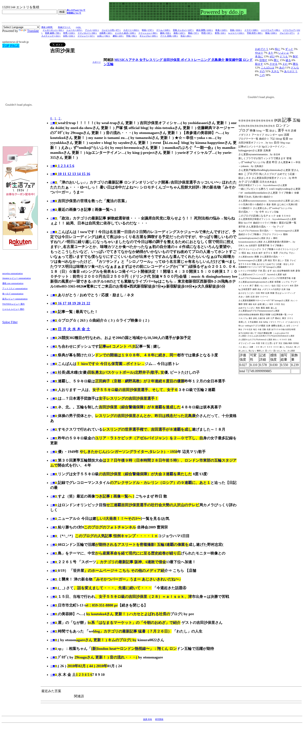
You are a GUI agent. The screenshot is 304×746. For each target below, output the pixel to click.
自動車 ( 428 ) (106, 33)
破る (288, 60)
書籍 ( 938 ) (165, 33)
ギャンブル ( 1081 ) (149, 36)
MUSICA (121, 60)
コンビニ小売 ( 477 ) (111, 30)
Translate (33, 31)
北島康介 (218, 60)
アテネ (134, 60)
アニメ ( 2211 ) (92, 30)
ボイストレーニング (196, 60)
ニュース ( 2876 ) (74, 30)
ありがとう (291, 71)
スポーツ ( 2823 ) (131, 30)
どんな (295, 67)
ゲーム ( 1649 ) (163, 30)
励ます (259, 63)
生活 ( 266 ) (186, 36)
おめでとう (261, 49)
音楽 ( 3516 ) (236, 30)
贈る (295, 63)
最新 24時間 (47, 27)
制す (295, 56)
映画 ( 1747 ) (148, 30)
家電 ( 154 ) (220, 33)
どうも (284, 56)
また (270, 52)
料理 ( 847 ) (206, 33)
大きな (275, 71)
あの (282, 67)
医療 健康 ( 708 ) (53, 33)
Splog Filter (10, 322)
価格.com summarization (12, 283)
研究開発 (159, 719)
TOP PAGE (10, 46)
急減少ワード (64, 27)
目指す (263, 60)
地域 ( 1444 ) (271, 33)
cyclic (78, 27)
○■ (52, 123)
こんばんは (267, 67)
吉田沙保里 (172, 60)
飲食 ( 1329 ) (221, 30)
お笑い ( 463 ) (103, 36)
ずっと (289, 49)
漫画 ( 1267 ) (180, 33)
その (262, 71)
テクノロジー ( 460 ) (87, 33)
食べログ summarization (12, 293)
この (262, 75)
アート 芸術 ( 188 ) (169, 36)
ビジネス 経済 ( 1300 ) (125, 33)
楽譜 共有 (147, 719)
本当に (259, 56)
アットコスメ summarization (15, 288)
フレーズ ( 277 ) (287, 33)
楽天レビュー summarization (15, 299)
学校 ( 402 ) (131, 36)
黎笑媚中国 (234, 60)
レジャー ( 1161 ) (236, 33)
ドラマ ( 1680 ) (251, 30)
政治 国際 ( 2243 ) (204, 30)
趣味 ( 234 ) (118, 36)
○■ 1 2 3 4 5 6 (62, 166)
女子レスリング (151, 60)
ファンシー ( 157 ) (86, 36)
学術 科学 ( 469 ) (255, 33)
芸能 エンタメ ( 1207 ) (183, 30)
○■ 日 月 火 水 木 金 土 (70, 329)
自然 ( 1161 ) (69, 36)
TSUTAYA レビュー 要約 (13, 304)
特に (277, 49)
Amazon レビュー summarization (16, 278)
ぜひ (272, 56)
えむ (285, 63)
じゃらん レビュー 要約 (13, 309)
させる (273, 63)
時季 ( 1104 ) (69, 33)
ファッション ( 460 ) (148, 33)
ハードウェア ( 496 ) (270, 30)
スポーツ (96, 62)
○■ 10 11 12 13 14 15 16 (70, 174)
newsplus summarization (12, 273)
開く (276, 60)
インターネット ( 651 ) (53, 30)
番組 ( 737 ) (193, 33)
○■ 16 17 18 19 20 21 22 (70, 303)
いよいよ (283, 52)
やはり (259, 52)
